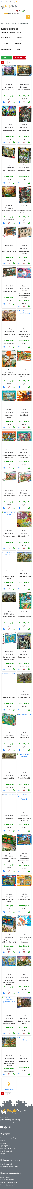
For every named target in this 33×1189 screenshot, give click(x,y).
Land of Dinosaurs (9, 495)
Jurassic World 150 (9, 778)
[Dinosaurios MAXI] (19, 548)
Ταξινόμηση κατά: (6, 37)
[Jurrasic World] (19, 142)
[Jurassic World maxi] (4, 304)
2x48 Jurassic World (24, 170)
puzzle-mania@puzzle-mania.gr (10, 1120)
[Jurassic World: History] (19, 263)
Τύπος (18, 49)
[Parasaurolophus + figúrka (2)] (19, 831)
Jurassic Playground (24, 576)
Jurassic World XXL (24, 90)
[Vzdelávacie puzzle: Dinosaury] (19, 347)
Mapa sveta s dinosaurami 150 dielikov (9, 982)
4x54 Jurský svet (9, 697)
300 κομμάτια (9, 127)
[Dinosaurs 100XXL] (19, 1074)
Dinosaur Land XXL (8, 90)
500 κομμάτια (9, 208)
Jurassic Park (24, 737)
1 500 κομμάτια (9, 331)
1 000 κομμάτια (24, 412)
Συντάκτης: (18, 43)
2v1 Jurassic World (9, 170)
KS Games (9, 124)
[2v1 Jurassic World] (4, 183)
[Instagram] (9, 1128)
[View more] (9, 75)
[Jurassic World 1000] (19, 710)
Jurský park (24, 415)
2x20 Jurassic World (24, 616)
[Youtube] (5, 1128)
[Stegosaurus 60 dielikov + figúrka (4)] (4, 952)
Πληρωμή (3, 1143)
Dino (8, 165)
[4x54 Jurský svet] (4, 710)
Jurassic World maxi (9, 291)
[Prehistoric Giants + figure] (4, 912)
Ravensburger (8, 84)
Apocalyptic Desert (9, 334)
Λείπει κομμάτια (5, 1177)
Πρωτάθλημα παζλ (6, 1151)
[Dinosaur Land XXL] (4, 102)
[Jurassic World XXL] (19, 102)
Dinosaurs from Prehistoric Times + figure (24, 861)
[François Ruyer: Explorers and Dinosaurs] (4, 1074)
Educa (24, 286)
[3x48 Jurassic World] (4, 263)
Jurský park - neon (24, 657)
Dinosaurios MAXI (24, 536)
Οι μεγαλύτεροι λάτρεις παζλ (9, 1166)
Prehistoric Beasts (9, 536)
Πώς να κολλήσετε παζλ (7, 1179)
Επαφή (2, 1153)
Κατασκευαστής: (6, 49)
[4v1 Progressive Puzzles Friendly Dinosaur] (19, 306)
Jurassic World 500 (24, 778)
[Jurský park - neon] (19, 669)
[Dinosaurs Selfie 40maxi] (4, 589)
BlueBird (9, 1056)
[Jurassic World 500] (19, 790)
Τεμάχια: (6, 43)
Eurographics (24, 1056)
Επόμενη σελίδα (9, 1089)
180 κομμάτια (24, 127)
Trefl (9, 369)
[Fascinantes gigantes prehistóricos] (4, 468)
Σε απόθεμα (18, 37)
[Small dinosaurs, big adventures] (19, 468)
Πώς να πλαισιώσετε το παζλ (9, 1182)
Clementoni (24, 124)
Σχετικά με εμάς (5, 1146)
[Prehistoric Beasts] (4, 548)
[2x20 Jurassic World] (19, 629)
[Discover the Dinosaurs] (4, 427)
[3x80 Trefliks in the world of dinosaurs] (19, 387)
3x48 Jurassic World (9, 251)
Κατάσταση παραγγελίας (8, 1138)
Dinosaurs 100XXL (24, 1061)
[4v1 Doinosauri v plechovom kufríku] (4, 1033)
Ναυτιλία (3, 1140)
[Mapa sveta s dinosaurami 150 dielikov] (4, 993)
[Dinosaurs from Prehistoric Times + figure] (19, 872)
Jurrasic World (24, 130)
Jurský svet (9, 818)
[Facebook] (1, 1128)
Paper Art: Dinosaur (9, 375)
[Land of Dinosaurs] (4, 508)
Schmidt (9, 409)
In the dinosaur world (9, 211)
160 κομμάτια (9, 372)
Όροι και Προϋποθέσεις (7, 1148)
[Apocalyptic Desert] (4, 347)
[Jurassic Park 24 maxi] (4, 750)
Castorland (9, 571)
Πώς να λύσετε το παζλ (7, 1185)
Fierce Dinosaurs (9, 616)
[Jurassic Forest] (19, 993)
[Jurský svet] (4, 831)
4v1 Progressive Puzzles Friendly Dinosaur (24, 296)
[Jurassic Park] (19, 750)
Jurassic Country (9, 130)
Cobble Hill (8, 530)
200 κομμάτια (9, 87)
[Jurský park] (19, 427)
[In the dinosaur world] (4, 223)
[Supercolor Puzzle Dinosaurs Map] (4, 669)
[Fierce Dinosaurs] (4, 629)
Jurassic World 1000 (24, 697)
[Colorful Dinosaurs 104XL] (19, 1033)
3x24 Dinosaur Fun (24, 899)
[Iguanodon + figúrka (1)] (4, 871)
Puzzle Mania (5, 23)
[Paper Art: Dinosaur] (4, 387)
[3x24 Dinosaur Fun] (19, 912)
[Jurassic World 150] (4, 790)
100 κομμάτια (24, 248)
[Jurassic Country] (4, 142)
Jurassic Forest (24, 980)
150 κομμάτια (9, 775)
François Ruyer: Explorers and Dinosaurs (9, 1063)
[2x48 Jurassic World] (19, 183)
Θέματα (14, 23)
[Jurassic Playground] (19, 589)
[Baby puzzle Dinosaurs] (19, 952)
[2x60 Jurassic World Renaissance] (19, 223)
